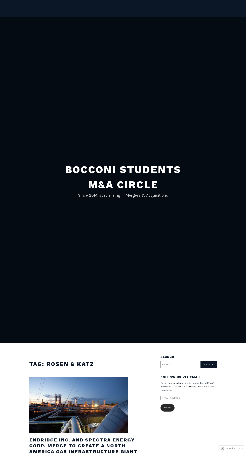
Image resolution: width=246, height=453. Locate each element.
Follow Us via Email (180, 377)
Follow (167, 407)
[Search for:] (188, 364)
